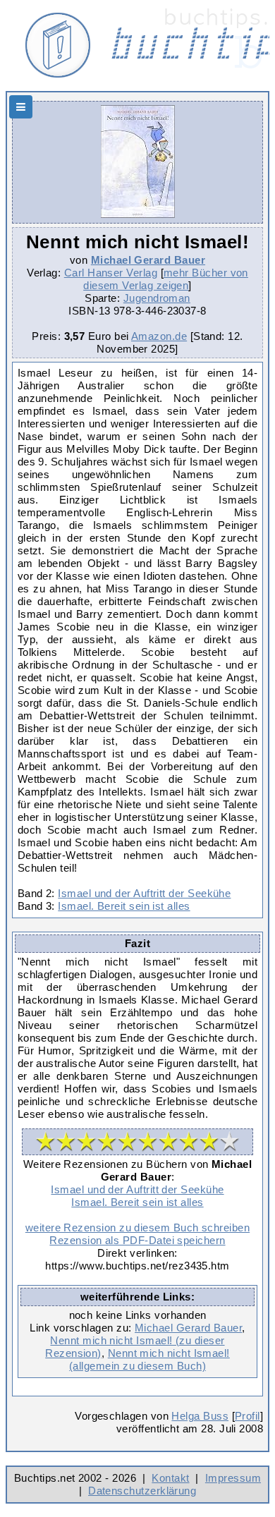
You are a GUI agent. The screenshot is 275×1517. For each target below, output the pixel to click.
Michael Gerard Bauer (148, 260)
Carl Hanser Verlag (110, 273)
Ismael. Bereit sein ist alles (124, 906)
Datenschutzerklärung (142, 1491)
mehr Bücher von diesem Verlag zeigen (165, 279)
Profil (247, 1416)
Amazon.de (159, 336)
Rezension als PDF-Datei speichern (137, 1240)
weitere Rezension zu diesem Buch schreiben (137, 1227)
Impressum (233, 1478)
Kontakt (170, 1478)
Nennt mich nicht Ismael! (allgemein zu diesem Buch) (149, 1359)
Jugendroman (156, 298)
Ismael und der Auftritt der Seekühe (144, 893)
